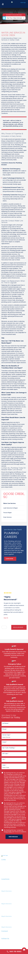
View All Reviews (18, 627)
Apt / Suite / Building (8, 748)
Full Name (5, 723)
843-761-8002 (15, 951)
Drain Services (7, 517)
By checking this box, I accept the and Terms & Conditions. (15, 831)
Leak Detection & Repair (10, 508)
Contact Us (4, 869)
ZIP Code (5, 753)
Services (3, 872)
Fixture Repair (7, 512)
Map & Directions (6, 891)
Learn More (9, 559)
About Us (4, 863)
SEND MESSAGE (13, 837)
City (4, 759)
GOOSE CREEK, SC (13, 495)
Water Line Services (9, 503)
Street (4, 742)
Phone (4, 729)
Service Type (6, 735)
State (4, 765)
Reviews (3, 866)
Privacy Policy (8, 832)
